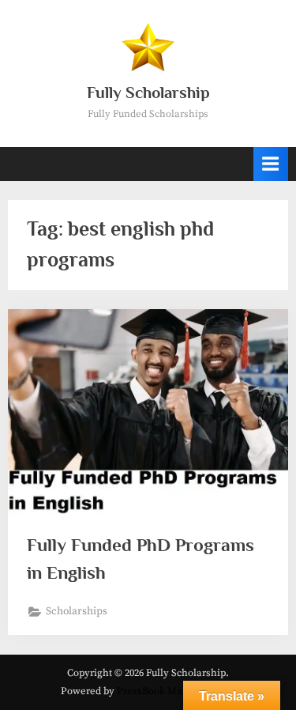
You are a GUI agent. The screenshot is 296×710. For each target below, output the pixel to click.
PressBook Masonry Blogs (176, 691)
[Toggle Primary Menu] (270, 164)
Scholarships (76, 611)
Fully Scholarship (148, 92)
